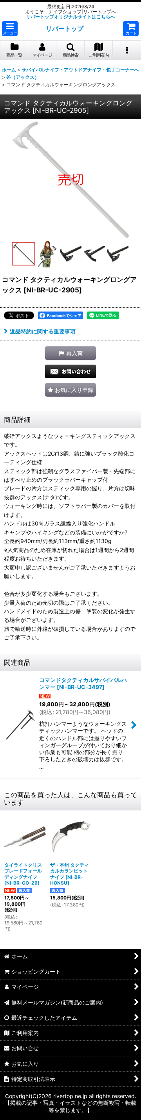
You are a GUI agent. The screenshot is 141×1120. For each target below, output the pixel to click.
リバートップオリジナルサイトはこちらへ (70, 17)
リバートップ (64, 28)
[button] (10, 28)
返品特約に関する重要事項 (43, 331)
